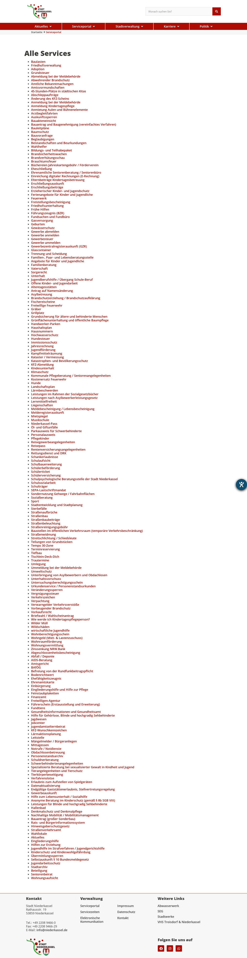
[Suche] (216, 11)
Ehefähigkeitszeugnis (46, 678)
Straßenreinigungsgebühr (49, 527)
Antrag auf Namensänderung (52, 291)
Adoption (37, 69)
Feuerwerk (39, 198)
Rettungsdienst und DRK (48, 453)
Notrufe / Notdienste (46, 749)
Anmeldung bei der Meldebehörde (55, 102)
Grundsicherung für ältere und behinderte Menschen (69, 316)
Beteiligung (39, 871)
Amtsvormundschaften (47, 87)
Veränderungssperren (47, 590)
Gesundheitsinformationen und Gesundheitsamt (66, 712)
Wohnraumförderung (46, 642)
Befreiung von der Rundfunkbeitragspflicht (62, 671)
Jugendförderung (43, 350)
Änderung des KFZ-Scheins (50, 99)
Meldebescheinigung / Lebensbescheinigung (62, 409)
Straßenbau (39, 516)
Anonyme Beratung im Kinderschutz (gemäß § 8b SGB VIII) (73, 800)
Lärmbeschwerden (44, 390)
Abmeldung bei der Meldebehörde (55, 76)
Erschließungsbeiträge (47, 187)
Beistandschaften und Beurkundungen (58, 143)
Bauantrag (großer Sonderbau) (53, 819)
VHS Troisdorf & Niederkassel (179, 922)
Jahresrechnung (42, 346)
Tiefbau (36, 553)
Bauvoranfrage (42, 135)
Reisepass (38, 446)
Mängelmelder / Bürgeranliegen (54, 741)
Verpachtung (40, 601)
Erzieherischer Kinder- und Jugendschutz (60, 191)
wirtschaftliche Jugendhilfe (50, 630)
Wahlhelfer (39, 147)
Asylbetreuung (41, 294)
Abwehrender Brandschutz (50, 80)
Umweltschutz (41, 571)
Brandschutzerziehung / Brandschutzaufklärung (65, 298)
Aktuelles (37, 837)
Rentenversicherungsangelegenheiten (58, 449)
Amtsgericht (40, 664)
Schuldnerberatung (45, 760)
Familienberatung (43, 265)
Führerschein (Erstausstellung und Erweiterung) (65, 704)
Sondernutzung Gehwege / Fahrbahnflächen (62, 494)
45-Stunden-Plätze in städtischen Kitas (58, 91)
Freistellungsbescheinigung (50, 202)
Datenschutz (126, 912)
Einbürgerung (41, 686)
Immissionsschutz (44, 342)
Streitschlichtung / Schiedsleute (53, 538)
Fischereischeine (43, 302)
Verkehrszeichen (43, 597)
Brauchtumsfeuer (43, 161)
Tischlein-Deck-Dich (45, 557)
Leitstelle (37, 738)
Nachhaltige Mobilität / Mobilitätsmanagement (65, 815)
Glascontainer (41, 250)
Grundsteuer (40, 73)
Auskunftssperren (44, 117)
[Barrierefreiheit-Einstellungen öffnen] (241, 484)
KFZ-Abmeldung (42, 364)
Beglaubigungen (42, 139)
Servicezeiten (89, 912)
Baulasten (38, 62)
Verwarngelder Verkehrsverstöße (55, 605)
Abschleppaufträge (44, 95)
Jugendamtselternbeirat (48, 726)
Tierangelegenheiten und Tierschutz (57, 771)
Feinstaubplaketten (45, 693)
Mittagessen (40, 745)
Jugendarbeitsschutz (45, 863)
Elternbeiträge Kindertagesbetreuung (58, 180)
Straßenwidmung (43, 534)
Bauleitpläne (40, 128)
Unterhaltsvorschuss (46, 579)
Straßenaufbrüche (44, 512)
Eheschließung (41, 169)
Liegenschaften (42, 405)
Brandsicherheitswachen (49, 154)
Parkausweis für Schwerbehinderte (56, 431)
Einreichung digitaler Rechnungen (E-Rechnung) (65, 176)
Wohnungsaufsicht (44, 878)
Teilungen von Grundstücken (51, 542)
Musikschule (40, 420)
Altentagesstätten (44, 287)
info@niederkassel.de (51, 930)
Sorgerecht (39, 272)
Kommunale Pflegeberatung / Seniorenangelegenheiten (71, 376)
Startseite (36, 32)
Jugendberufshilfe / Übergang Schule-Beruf (62, 280)
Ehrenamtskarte (42, 682)
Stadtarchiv (39, 867)
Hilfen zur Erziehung (45, 845)
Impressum (125, 906)
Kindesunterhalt (42, 368)
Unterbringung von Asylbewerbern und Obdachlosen (69, 575)
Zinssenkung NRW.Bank (48, 649)
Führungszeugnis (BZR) (47, 213)
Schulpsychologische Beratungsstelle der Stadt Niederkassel (74, 479)
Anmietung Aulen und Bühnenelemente (59, 110)
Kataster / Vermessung (47, 357)
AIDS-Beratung (41, 660)
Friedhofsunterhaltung (47, 206)
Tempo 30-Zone (42, 545)
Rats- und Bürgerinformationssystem (58, 822)
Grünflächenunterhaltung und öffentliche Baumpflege (70, 320)
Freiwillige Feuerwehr (46, 305)
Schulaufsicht (40, 461)
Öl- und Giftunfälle (44, 427)
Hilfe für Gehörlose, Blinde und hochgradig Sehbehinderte (73, 715)
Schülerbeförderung (45, 468)
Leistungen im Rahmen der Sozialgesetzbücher (64, 394)
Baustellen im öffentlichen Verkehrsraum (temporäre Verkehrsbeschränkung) (87, 531)
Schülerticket (40, 472)
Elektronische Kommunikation (91, 920)
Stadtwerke (166, 917)
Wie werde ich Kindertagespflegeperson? (60, 619)
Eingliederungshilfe (45, 841)
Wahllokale (39, 834)
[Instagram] (170, 948)
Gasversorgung (42, 220)
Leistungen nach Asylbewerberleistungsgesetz (64, 398)
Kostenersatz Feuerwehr (48, 379)
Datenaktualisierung (45, 786)
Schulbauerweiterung (46, 464)
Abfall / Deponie (42, 656)
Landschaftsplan (43, 387)
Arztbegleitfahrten (44, 113)
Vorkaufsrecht (41, 612)
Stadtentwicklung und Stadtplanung (57, 505)
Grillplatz (37, 313)
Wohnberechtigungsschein (50, 634)
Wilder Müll (39, 623)
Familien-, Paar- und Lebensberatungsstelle (62, 257)
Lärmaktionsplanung (46, 734)
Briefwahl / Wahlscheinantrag (52, 616)
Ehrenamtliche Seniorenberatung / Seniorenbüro (66, 172)
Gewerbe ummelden (45, 243)
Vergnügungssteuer (45, 593)
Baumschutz (40, 132)
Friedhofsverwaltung (46, 65)
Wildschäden (40, 627)
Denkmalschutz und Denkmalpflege (56, 811)
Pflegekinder (40, 438)
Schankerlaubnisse (44, 457)
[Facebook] (161, 948)
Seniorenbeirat (41, 874)
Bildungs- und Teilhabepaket (51, 150)
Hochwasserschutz (44, 335)
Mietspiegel (39, 416)
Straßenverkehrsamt (46, 830)
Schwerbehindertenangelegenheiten (57, 763)
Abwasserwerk (168, 906)
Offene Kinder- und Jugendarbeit (54, 283)
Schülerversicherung (46, 475)
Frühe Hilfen (40, 209)
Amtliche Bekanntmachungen (52, 84)
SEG (160, 911)
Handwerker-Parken (45, 324)
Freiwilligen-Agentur (45, 701)
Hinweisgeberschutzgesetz (50, 826)
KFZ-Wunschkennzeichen (49, 730)
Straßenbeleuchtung (45, 523)
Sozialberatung (42, 497)
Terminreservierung (45, 549)
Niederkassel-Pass (44, 424)
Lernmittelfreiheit (44, 401)
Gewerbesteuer (42, 239)
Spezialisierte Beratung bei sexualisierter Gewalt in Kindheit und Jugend (82, 767)
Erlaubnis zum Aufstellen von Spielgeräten (61, 782)
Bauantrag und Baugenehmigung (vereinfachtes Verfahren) (73, 124)
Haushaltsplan (41, 328)
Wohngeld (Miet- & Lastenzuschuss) (57, 638)
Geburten (38, 224)
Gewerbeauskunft (44, 793)
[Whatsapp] (179, 948)
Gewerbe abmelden (45, 232)
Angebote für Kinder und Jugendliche (57, 261)
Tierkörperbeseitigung (47, 774)
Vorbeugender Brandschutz (51, 608)
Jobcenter (38, 723)
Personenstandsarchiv (47, 756)
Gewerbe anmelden (45, 235)
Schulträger (39, 486)
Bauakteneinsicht (43, 121)
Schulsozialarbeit (43, 483)
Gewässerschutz (43, 228)
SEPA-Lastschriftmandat (48, 490)
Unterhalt (38, 276)
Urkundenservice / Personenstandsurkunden (63, 586)
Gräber (36, 309)
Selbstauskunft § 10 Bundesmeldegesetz (60, 859)
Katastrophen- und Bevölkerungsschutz (59, 361)
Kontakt (123, 918)
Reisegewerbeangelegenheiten (53, 442)
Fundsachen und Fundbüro (50, 217)
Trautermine (40, 560)
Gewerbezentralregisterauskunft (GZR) (59, 246)
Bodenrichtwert (42, 675)
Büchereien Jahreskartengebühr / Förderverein (64, 165)
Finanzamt (38, 697)
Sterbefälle (39, 509)
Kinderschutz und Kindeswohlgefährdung (60, 852)
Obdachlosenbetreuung (48, 752)
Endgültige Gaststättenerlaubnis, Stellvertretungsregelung (73, 789)
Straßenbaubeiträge (45, 520)
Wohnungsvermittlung (47, 645)
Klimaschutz (40, 372)
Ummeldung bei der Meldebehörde (56, 568)
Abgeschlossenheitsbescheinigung (55, 653)
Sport (35, 501)
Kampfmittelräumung (46, 353)
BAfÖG (36, 667)
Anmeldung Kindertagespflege (52, 106)
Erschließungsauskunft (47, 183)
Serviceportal (89, 906)
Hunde (36, 383)
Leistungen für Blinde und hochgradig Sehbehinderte (69, 804)
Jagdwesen (38, 719)
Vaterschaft (39, 268)
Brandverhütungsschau (48, 158)
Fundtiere (38, 708)
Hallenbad (38, 808)
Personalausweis (43, 435)
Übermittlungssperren (47, 856)
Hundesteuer (40, 339)
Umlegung (38, 564)
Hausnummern (42, 331)
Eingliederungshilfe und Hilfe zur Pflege (59, 690)
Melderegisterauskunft (47, 412)
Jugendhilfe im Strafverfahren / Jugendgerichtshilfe (68, 848)
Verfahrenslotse (42, 778)
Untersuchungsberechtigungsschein (57, 582)
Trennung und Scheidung (49, 254)
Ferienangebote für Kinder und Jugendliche (62, 195)
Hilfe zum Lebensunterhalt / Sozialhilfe (59, 797)
